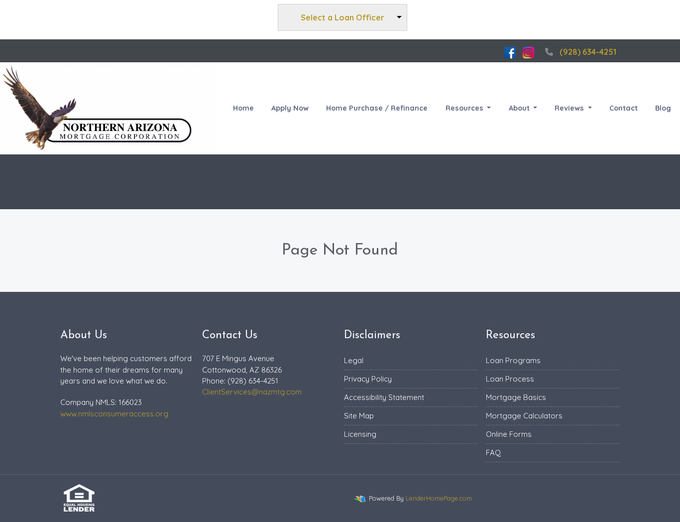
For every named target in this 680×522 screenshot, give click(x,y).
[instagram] (528, 52)
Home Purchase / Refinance (377, 108)
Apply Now (290, 108)
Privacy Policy (368, 379)
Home (243, 108)
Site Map (359, 415)
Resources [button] (465, 108)
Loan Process (510, 379)
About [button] (520, 108)
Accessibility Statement (384, 397)
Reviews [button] (570, 108)
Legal (353, 360)
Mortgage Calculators (524, 415)
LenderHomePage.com (439, 498)
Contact (623, 108)
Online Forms (509, 434)
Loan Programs (513, 360)
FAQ (493, 452)
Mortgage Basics (516, 397)
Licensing (360, 434)
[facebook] (510, 52)
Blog (663, 108)
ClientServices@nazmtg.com (252, 391)
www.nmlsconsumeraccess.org (114, 413)
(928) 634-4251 (588, 52)
